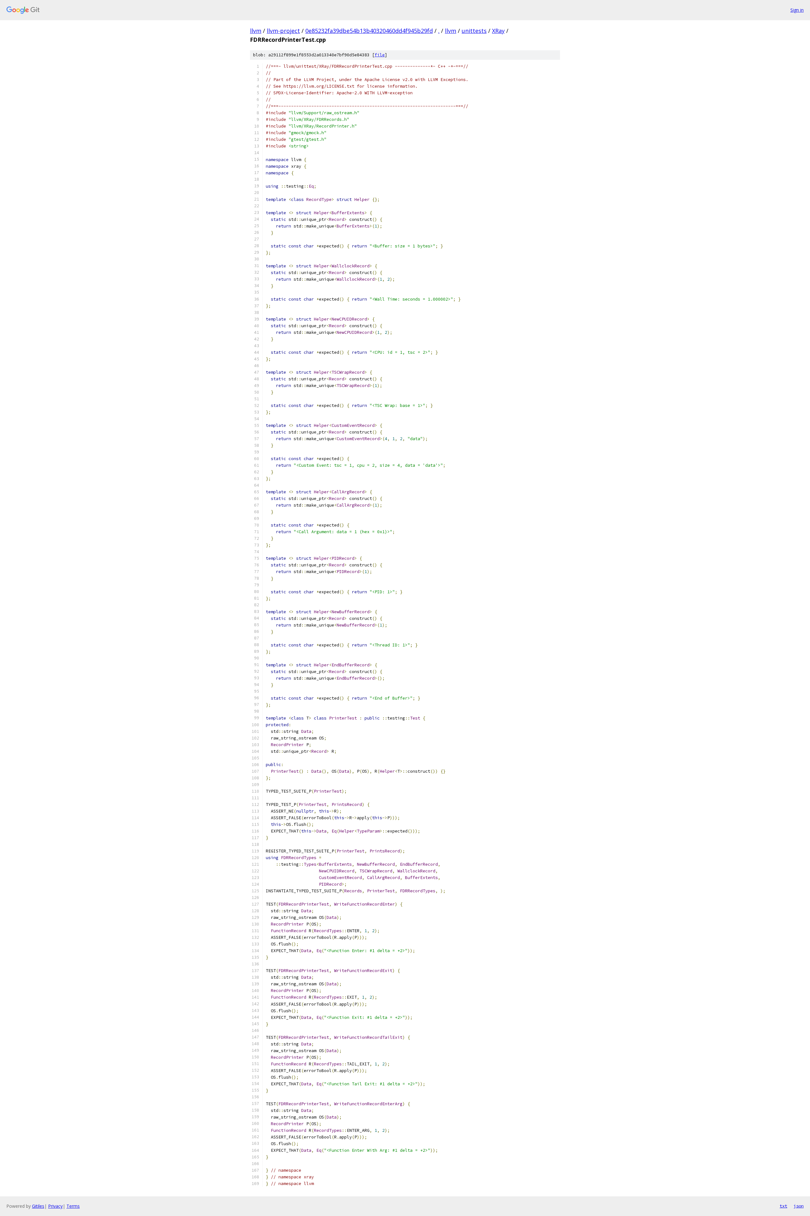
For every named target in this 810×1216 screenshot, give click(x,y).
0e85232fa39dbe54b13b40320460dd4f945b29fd (369, 30)
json (799, 1206)
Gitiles (38, 1206)
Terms (73, 1206)
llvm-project (283, 30)
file (380, 55)
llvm (255, 30)
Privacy (55, 1206)
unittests (474, 30)
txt (783, 1206)
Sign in (797, 10)
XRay (498, 30)
